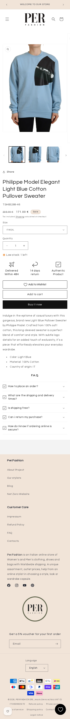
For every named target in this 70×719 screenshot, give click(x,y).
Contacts (13, 541)
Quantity (8, 238)
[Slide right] (66, 155)
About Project (15, 470)
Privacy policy (53, 704)
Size (5, 222)
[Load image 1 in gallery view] (17, 154)
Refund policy (36, 704)
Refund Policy (15, 524)
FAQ (9, 533)
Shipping (20, 217)
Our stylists (14, 478)
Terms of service (15, 710)
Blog (10, 486)
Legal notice (36, 715)
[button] (7, 19)
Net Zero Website (18, 494)
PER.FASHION (23, 700)
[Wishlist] (60, 709)
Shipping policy (35, 710)
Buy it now (35, 304)
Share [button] (10, 172)
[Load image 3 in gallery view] (53, 154)
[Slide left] (4, 155)
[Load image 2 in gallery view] (35, 154)
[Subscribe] (57, 644)
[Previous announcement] (7, 5)
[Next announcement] (63, 5)
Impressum (14, 516)
